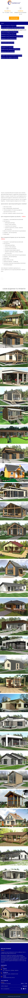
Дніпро (3, 42)
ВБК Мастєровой (6, 53)
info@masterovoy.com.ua (9, 977)
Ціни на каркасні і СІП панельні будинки (12, 27)
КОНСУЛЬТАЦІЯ (14, 18)
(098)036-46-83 (6, 974)
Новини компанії (17, 55)
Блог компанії (14, 57)
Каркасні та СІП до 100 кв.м (8, 34)
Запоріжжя (8, 42)
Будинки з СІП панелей (8, 51)
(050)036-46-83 (14, 974)
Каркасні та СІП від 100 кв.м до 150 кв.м (12, 36)
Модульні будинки (20, 40)
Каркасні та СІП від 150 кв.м (9, 38)
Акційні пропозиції (6, 55)
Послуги (3, 45)
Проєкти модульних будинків (9, 32)
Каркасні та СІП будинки (8, 40)
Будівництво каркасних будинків (10, 49)
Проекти (3, 29)
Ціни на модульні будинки (8, 25)
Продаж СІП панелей (7, 47)
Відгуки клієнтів (5, 57)
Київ (13, 42)
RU (2, 60)
